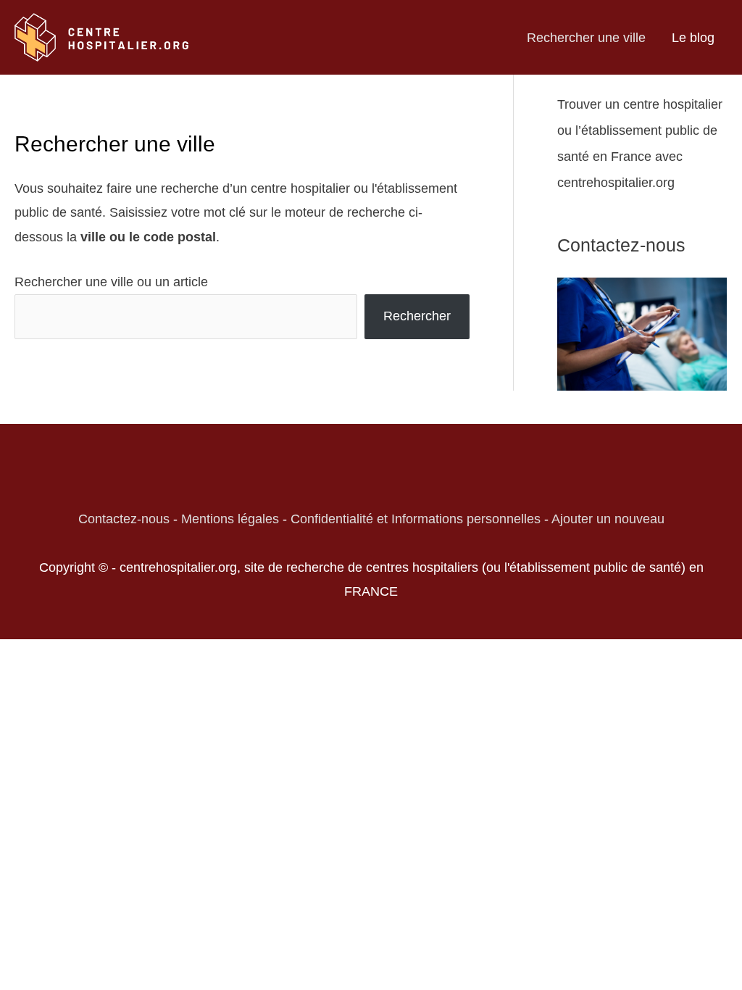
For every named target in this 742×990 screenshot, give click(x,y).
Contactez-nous (124, 519)
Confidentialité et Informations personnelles (416, 519)
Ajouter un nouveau (607, 519)
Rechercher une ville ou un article (111, 282)
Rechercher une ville (586, 37)
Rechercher (417, 316)
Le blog (693, 37)
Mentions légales (230, 519)
